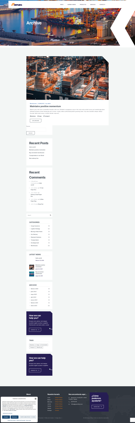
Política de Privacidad (20, 420)
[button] (35, 398)
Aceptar (6, 417)
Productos (83, 4)
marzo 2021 (34, 300)
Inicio (61, 4)
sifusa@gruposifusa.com (77, 404)
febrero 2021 (34, 302)
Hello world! (32, 147)
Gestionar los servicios (7, 413)
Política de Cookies (12, 420)
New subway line (33, 158)
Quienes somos (72, 4)
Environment (44, 344)
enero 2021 (34, 305)
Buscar (28, 126)
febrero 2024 (34, 288)
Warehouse (39, 347)
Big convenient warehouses (36, 152)
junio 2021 (33, 291)
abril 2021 (33, 297)
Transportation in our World (36, 155)
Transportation (35, 240)
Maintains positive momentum (45, 106)
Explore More (35, 120)
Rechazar (14, 417)
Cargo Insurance (35, 226)
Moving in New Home (36, 231)
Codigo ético (58, 418)
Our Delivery (34, 234)
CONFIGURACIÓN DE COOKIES (28, 417)
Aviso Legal (28, 420)
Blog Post (40, 204)
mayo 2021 (34, 294)
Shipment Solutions (36, 237)
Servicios (92, 4)
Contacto (102, 4)
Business (33, 116)
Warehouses (33, 103)
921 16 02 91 (74, 401)
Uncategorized (35, 243)
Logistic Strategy (35, 228)
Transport (47, 116)
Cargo (40, 116)
